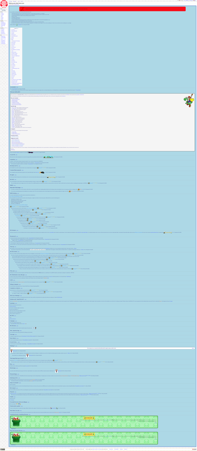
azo (83, 249)
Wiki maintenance (3, 23)
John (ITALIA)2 (15, 301)
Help (1, 26)
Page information (3, 43)
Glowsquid (36, 162)
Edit (18, 1)
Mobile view (125, 449)
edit (17, 87)
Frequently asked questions (16, 99)
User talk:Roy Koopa (16, 4)
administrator (82, 94)
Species (2, 18)
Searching (13, 121)
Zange (156, 422)
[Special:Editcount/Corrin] (171, 232)
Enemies (2, 17)
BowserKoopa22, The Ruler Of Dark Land (28, 336)
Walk (75, 248)
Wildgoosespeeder (91, 393)
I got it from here (17, 215)
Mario (30, 355)
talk (14, 149)
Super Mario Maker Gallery (154, 232)
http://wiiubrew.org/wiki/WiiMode (32, 208)
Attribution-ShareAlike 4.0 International (97, 449)
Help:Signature (47, 248)
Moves (2, 19)
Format (13, 110)
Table (13, 123)
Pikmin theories (57, 412)
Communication (14, 108)
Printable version (3, 41)
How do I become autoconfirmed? (16, 104)
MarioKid (53, 408)
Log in (195, 0)
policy (51, 276)
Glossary (13, 112)
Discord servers (3, 33)
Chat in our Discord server (15, 139)
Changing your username (15, 102)
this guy (160, 301)
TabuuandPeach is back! (47, 389)
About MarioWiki (116, 449)
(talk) (20, 24)
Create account (191, 0)
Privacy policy (111, 449)
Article (13, 107)
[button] (193, 348)
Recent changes (3, 24)
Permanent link (3, 42)
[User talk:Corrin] (164, 232)
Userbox (13, 125)
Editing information (15, 100)
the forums (106, 436)
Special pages (3, 40)
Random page (3, 25)
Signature (13, 122)
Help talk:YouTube (13, 393)
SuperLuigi (33, 379)
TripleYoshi (58, 297)
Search (1, 8)
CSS (12, 109)
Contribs (89, 375)
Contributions (187, 0)
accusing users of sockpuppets (44, 253)
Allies (2, 16)
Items (2, 15)
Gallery (13, 111)
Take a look (37, 172)
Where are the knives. (13, 306)
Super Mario (38, 94)
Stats (87, 375)
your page (171, 301)
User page (10, 1)
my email (110, 436)
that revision (15, 360)
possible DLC (79, 232)
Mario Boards (3, 32)
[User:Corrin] (168, 232)
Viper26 (12, 149)
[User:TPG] (41, 172)
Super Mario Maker (84, 232)
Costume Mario (52, 232)
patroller (78, 94)
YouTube (13, 127)
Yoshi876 (67, 276)
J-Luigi (18, 24)
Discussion (14, 1)
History (22, 1)
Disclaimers (121, 449)
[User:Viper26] (31, 152)
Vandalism (13, 126)
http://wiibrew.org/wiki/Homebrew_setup (16, 196)
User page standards (14, 101)
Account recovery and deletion (16, 103)
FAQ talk (68, 94)
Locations (2, 14)
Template (13, 124)
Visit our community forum (15, 140)
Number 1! (23, 323)
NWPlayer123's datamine (138, 232)
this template (17, 152)
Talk (55, 408)
